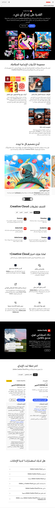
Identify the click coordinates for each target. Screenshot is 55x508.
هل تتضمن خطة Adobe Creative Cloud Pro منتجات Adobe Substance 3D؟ (31, 499)
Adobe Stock (33, 290)
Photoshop (37, 193)
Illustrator (20, 218)
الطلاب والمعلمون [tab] (28, 374)
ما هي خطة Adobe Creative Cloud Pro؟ (35, 488)
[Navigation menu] (53, 2)
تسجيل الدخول (4, 2)
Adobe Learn (22, 310)
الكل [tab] (17, 212)
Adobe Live (16, 312)
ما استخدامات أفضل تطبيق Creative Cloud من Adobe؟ (32, 484)
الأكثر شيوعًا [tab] (37, 212)
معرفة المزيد (47, 350)
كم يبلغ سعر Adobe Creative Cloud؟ (37, 474)
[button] (9, 2)
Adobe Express (18, 237)
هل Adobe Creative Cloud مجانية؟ (37, 479)
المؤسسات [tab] (20, 374)
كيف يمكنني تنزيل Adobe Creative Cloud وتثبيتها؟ (34, 493)
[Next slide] (23, 199)
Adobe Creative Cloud (49, 5)
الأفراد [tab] (35, 374)
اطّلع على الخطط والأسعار (40, 400)
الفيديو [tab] (21, 212)
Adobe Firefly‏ (19, 228)
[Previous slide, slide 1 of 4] (31, 199)
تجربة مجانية (23, 26)
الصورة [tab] (31, 212)
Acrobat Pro (43, 228)
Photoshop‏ (43, 218)
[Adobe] (48, 2)
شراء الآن (32, 26)
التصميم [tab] (26, 212)
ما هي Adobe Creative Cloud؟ (38, 469)
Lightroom (18, 193)
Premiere (44, 237)
